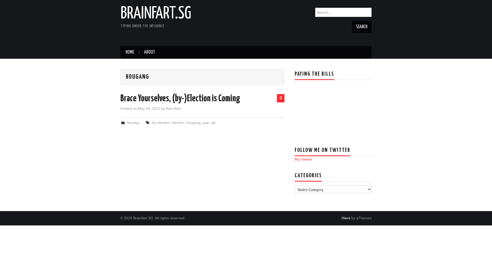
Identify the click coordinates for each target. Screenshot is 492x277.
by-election (161, 123)
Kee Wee (173, 108)
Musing (133, 123)
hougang (193, 123)
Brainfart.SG (155, 14)
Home (130, 52)
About (149, 52)
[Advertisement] (320, 109)
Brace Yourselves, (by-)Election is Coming (180, 98)
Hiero (346, 218)
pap (206, 123)
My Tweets (303, 159)
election (178, 123)
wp (213, 123)
